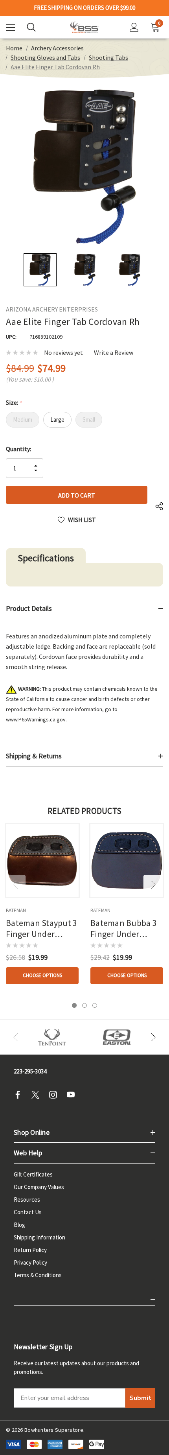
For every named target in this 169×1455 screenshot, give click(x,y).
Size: (13, 402)
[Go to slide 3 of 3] (94, 1005)
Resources (27, 1199)
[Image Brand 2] (116, 1037)
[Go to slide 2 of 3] (84, 1005)
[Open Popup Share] (159, 506)
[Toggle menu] (10, 27)
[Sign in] (134, 27)
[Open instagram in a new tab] (55, 1094)
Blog (19, 1224)
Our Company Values (39, 1187)
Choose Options (42, 975)
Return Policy (30, 1250)
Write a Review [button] (113, 352)
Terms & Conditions (38, 1275)
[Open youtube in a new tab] (73, 1094)
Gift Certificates (33, 1174)
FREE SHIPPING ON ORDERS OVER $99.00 (84, 7)
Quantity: (18, 449)
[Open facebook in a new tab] (20, 1094)
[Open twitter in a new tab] (37, 1094)
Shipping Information (39, 1237)
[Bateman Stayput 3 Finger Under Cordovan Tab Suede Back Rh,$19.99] (42, 860)
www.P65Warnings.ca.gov (36, 719)
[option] (52, 1037)
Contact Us (28, 1212)
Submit (140, 1398)
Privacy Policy (30, 1262)
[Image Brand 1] (52, 1037)
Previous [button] (16, 884)
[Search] (31, 27)
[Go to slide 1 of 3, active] (74, 1005)
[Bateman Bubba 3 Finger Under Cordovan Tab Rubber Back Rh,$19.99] (127, 860)
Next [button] (153, 884)
